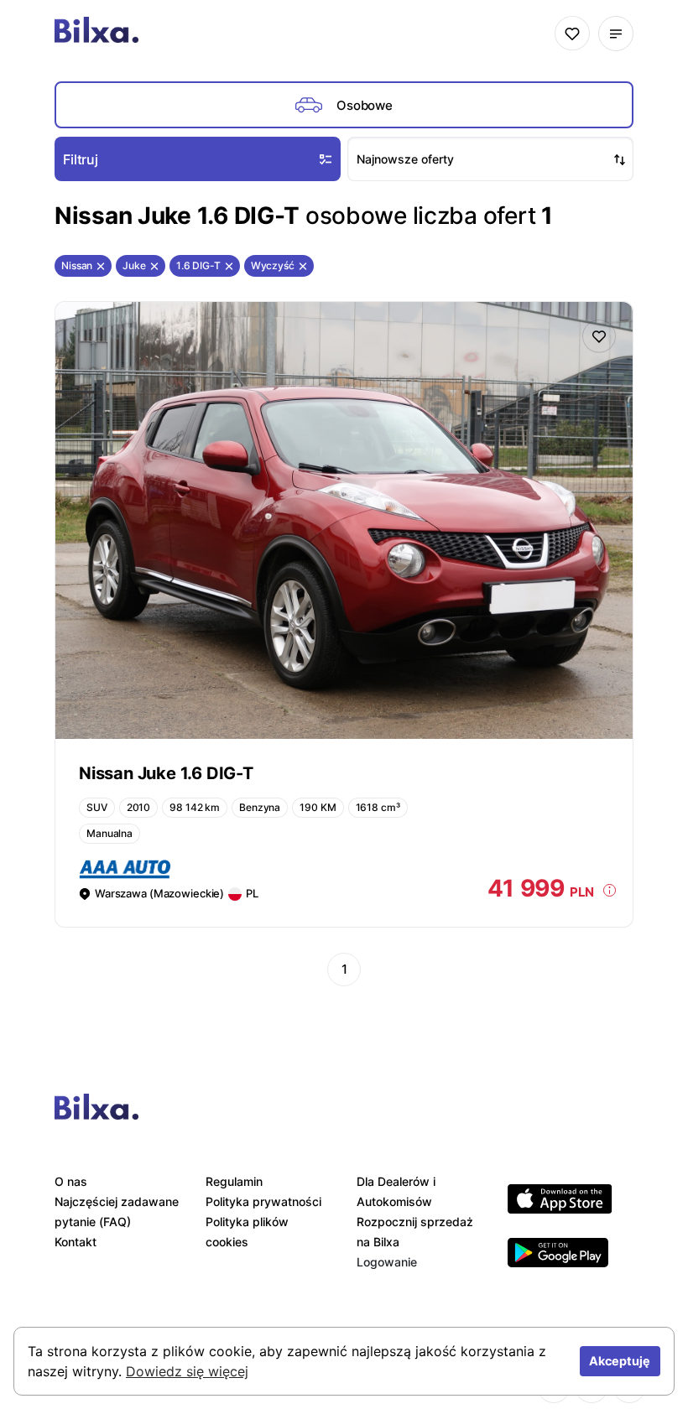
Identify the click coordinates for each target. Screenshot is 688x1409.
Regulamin (234, 1181)
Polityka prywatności (263, 1201)
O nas (71, 1181)
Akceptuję (619, 1361)
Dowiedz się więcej (187, 1371)
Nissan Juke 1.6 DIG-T (166, 773)
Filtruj (80, 159)
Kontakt (75, 1242)
